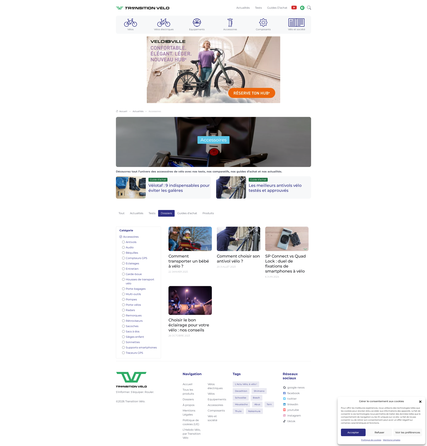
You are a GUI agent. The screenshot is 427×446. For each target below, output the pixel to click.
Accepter (353, 432)
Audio (130, 247)
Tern (269, 404)
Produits (208, 213)
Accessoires (131, 236)
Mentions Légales (391, 440)
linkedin (292, 404)
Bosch (256, 397)
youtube (293, 409)
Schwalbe (240, 397)
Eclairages (132, 263)
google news (296, 387)
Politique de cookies (371, 440)
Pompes (131, 299)
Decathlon (241, 391)
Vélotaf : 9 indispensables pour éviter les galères (179, 188)
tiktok (291, 421)
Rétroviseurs (134, 320)
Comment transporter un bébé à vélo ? (188, 261)
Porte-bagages (136, 288)
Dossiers (166, 213)
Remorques (134, 315)
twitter (292, 398)
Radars (130, 310)
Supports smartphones (141, 347)
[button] (420, 401)
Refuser (379, 432)
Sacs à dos (132, 331)
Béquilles (132, 252)
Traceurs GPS (134, 352)
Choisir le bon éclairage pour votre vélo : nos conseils (188, 325)
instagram (294, 415)
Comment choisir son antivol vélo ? (238, 259)
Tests (152, 213)
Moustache (241, 404)
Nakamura (254, 411)
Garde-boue (134, 274)
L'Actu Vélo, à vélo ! (246, 384)
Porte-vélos (133, 304)
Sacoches (132, 326)
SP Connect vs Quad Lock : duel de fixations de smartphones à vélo (285, 264)
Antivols (131, 242)
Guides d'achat (187, 213)
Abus (257, 404)
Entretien (132, 268)
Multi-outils (133, 294)
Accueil (123, 111)
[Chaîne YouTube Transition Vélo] (294, 8)
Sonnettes (133, 342)
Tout (122, 213)
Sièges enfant (135, 336)
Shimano (259, 391)
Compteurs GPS (136, 258)
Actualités (138, 111)
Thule (238, 411)
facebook (293, 393)
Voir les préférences (407, 432)
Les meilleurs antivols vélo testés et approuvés (275, 188)
